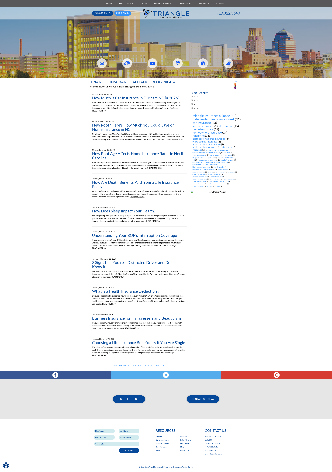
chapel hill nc (197, 157)
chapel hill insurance (198, 172)
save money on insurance (221, 155)
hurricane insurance (198, 184)
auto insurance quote (198, 174)
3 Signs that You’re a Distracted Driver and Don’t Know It (133, 264)
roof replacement (229, 179)
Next (158, 365)
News (158, 450)
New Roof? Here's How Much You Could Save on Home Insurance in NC (133, 127)
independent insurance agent (213, 119)
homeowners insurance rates (203, 169)
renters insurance (225, 157)
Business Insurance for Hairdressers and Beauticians (136, 318)
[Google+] (276, 375)
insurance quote (199, 155)
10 (151, 365)
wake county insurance (204, 141)
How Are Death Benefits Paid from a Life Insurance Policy (135, 184)
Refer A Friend (185, 440)
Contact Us (184, 450)
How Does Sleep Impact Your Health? (123, 211)
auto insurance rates (214, 174)
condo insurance (227, 160)
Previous (123, 365)
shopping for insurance (199, 181)
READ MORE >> (99, 111)
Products (159, 436)
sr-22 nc (210, 172)
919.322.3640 (228, 13)
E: (206, 454)
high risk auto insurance (201, 167)
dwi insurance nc (215, 179)
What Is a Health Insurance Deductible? (125, 291)
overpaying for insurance (217, 150)
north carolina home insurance (208, 138)
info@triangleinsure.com (216, 454)
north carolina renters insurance (217, 184)
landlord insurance (197, 186)
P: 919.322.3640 (211, 447)
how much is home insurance (217, 162)
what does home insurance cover (219, 181)
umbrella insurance (217, 176)
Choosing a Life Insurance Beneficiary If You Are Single (138, 342)
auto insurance (202, 126)
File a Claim (122, 13)
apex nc (211, 157)
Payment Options (162, 443)
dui (193, 160)
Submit (129, 450)
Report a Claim (161, 447)
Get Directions (129, 399)
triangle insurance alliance (211, 116)
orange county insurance (208, 160)
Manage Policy (102, 13)
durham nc (226, 126)
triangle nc (227, 147)
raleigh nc (198, 135)
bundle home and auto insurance (204, 165)
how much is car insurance (200, 176)
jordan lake (231, 172)
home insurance (202, 129)
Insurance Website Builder (183, 467)
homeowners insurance (207, 132)
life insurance (220, 172)
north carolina (219, 167)
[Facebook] (55, 375)
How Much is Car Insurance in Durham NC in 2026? (135, 98)
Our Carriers (185, 443)
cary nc (227, 152)
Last (163, 365)
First (116, 365)
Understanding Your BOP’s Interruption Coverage (134, 235)
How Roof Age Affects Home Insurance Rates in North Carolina (138, 155)
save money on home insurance (206, 152)
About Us (183, 436)
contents (209, 186)
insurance (197, 149)
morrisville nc (197, 162)
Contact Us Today (203, 399)
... (154, 365)
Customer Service (162, 440)
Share (236, 82)
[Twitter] (166, 375)
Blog (182, 447)
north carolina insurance (204, 147)
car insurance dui (223, 169)
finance (218, 186)
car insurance (201, 122)
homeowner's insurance (199, 179)
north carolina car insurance (206, 144)
